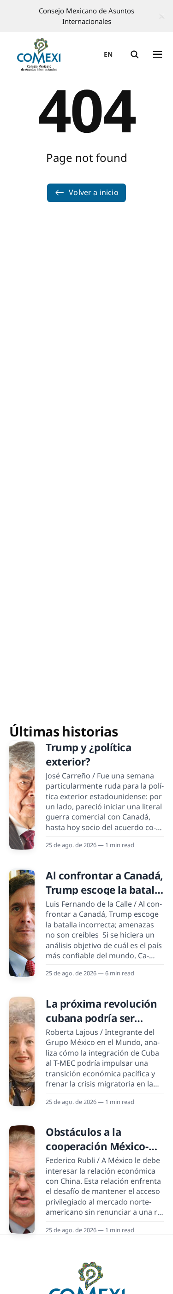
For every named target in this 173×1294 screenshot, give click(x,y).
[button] (134, 54)
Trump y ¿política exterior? (88, 754)
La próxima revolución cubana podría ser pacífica (101, 1018)
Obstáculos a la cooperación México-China (97, 1146)
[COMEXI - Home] (38, 54)
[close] (162, 16)
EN (108, 54)
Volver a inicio (93, 192)
